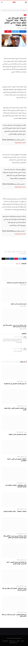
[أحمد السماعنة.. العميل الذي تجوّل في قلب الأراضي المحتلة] (14, 576)
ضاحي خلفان (24, 253)
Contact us (22, 640)
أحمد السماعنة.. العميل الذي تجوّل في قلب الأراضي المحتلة (14, 589)
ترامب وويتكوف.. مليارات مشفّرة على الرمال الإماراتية (15, 486)
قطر (20, 253)
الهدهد (17, 10)
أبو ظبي (25, 251)
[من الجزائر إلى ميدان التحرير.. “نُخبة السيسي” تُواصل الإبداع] (14, 550)
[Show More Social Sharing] (3, 31)
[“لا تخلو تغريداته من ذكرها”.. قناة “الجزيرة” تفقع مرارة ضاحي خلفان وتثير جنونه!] (14, 40)
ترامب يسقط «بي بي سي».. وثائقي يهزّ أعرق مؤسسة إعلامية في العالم (14, 326)
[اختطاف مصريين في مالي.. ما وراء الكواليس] (14, 447)
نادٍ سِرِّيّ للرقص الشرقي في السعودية (16, 283)
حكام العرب (9, 251)
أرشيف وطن (19, 10)
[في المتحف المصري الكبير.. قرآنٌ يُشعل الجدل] (14, 396)
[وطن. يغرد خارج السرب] (14, 2)
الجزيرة (17, 251)
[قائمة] (26, 2)
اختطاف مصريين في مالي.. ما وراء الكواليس (16, 460)
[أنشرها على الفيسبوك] (22, 31)
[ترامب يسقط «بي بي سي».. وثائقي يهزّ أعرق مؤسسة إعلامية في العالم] (14, 316)
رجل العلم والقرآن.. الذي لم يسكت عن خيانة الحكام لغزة (14, 615)
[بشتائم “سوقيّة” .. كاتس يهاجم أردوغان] (14, 499)
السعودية (14, 251)
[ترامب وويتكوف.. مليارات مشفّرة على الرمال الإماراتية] (14, 473)
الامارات (21, 251)
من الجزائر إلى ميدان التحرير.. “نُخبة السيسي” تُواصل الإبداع (16, 563)
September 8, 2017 (20, 143)
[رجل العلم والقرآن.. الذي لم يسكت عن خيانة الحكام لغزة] (14, 603)
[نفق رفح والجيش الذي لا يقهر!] (14, 294)
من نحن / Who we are (12, 640)
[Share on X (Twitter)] (15, 31)
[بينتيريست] (8, 31)
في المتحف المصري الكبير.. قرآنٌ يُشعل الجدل (15, 409)
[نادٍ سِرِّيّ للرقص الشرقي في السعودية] (14, 273)
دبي (5, 251)
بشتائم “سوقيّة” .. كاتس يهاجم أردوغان (15, 511)
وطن (25, 28)
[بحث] (2, 2)
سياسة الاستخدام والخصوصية (13, 642)
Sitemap (18, 640)
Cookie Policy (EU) (5, 640)
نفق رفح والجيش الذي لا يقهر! (18, 304)
